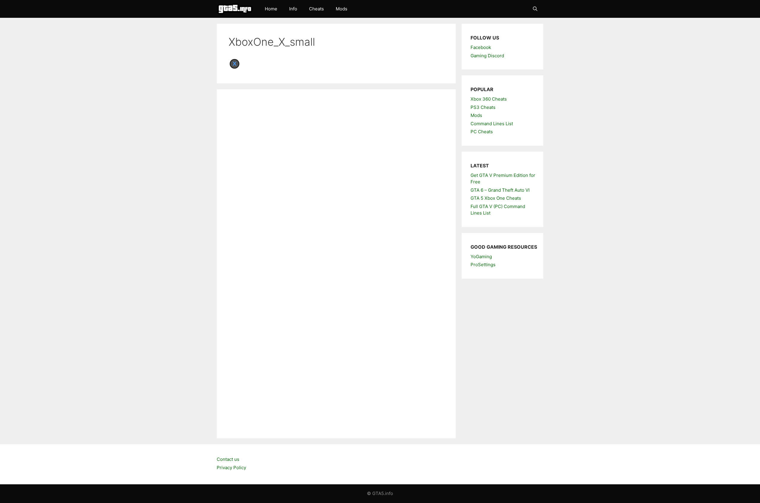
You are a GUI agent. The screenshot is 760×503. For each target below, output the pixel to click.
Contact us (228, 459)
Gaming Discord (487, 55)
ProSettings (483, 264)
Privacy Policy (231, 467)
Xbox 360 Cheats (489, 99)
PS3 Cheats (483, 107)
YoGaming (481, 256)
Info (293, 9)
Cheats (316, 9)
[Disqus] (336, 182)
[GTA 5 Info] (236, 9)
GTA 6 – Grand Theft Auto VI (500, 190)
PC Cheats (482, 131)
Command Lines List (492, 123)
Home (271, 9)
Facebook (481, 47)
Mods (341, 9)
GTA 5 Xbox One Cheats (496, 198)
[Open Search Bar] (535, 9)
